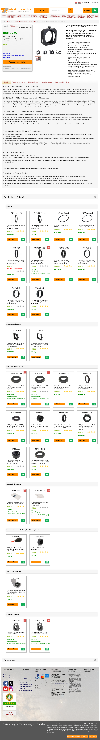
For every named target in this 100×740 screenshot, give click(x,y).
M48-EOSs (87, 373)
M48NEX (39, 412)
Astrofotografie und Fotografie (34, 16)
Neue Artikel (96, 16)
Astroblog (6, 677)
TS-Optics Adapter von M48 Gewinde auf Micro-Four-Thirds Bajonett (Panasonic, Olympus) (86, 427)
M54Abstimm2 (87, 213)
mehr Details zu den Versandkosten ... (15, 41)
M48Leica (16, 449)
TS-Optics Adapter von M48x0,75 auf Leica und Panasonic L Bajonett (15, 462)
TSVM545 (87, 248)
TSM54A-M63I (40, 248)
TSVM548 (16, 288)
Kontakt (86, 2)
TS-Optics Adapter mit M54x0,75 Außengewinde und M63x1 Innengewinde (40, 262)
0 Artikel (87, 10)
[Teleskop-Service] (16, 11)
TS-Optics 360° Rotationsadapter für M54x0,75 (39, 548)
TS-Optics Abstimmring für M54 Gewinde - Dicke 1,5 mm (87, 226)
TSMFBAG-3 (40, 491)
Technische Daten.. (18, 82)
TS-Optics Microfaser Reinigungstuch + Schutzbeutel (15, 502)
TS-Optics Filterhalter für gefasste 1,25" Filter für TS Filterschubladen (16, 344)
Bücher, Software (64, 16)
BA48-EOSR (16, 412)
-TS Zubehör (14, 26)
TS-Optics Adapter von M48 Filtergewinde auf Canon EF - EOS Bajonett (63, 387)
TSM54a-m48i (16, 213)
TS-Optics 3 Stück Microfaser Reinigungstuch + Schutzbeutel (40, 503)
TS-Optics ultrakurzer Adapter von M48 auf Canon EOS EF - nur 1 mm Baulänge (87, 387)
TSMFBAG (16, 491)
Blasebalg (16, 536)
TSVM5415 (39, 288)
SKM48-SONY (40, 373)
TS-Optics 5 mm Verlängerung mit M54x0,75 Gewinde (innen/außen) (86, 262)
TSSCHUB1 (16, 331)
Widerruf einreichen (9, 713)
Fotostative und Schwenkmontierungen (55, 16)
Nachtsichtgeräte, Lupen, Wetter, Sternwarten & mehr (71, 16)
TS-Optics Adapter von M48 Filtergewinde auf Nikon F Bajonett (15, 387)
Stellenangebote (8, 675)
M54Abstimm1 (63, 213)
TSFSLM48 (39, 621)
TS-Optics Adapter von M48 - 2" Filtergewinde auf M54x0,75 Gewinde (16, 227)
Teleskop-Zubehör (19, 16)
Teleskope (3, 15)
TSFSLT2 (16, 621)
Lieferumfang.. (33, 82)
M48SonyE (63, 412)
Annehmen (93, 736)
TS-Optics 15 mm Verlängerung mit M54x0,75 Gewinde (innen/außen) (39, 302)
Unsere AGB (23, 679)
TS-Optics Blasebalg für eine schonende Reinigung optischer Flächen (16, 549)
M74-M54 (16, 248)
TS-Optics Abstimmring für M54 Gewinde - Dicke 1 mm (62, 226)
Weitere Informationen (73, 736)
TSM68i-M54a (39, 213)
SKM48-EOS (63, 373)
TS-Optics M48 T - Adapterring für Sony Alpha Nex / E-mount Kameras (39, 426)
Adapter (28, 15)
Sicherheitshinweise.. (62, 82)
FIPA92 (16, 578)
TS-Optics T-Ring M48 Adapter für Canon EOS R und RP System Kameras (16, 426)
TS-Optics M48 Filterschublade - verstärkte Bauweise (39, 632)
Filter (24, 15)
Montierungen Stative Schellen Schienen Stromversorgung (11, 16)
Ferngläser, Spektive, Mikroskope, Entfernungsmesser (43, 16)
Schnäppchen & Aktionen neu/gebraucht (90, 16)
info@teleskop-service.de (61, 683)
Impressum (22, 677)
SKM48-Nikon (16, 373)
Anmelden (95, 2)
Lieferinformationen (25, 686)
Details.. (6, 82)
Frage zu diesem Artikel (17, 62)
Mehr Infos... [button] (12, 239)
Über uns (6, 679)
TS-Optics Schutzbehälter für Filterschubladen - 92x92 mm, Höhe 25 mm (16, 592)
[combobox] (41, 10)
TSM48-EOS (40, 449)
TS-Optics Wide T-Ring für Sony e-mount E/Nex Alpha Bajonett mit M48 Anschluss (62, 426)
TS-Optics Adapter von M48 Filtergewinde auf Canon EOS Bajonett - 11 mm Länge (40, 462)
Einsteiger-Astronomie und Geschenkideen (81, 16)
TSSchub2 (40, 331)
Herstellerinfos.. (46, 82)
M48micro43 (87, 412)
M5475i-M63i (63, 248)
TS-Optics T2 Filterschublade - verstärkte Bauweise (16, 632)
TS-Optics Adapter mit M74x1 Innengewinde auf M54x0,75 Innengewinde (16, 262)
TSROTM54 (40, 536)
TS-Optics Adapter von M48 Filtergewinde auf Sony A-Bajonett (39, 387)
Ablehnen (84, 736)
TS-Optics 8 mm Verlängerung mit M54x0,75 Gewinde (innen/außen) (15, 302)
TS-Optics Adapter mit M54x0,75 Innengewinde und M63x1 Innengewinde (63, 262)
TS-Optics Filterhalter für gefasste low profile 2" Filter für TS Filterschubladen (39, 344)
